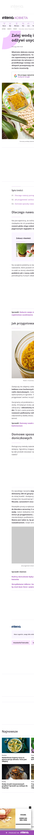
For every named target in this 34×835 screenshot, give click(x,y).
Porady (15, 29)
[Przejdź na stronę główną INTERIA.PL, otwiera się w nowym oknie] (8, 17)
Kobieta (9, 29)
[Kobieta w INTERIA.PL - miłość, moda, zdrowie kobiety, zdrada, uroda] (21, 17)
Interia (4, 29)
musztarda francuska (21, 643)
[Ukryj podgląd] (30, 807)
